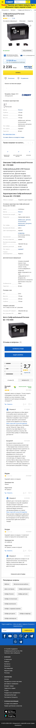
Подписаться (28, 630)
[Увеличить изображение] (30, 26)
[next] (32, 143)
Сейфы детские (23, 594)
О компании (8, 659)
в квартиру (21, 233)
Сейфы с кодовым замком (13, 608)
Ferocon (20, 110)
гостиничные (22, 221)
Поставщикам (8, 668)
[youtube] (10, 636)
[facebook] (4, 636)
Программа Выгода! (10, 695)
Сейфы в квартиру (25, 613)
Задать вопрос (18, 355)
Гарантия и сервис (9, 688)
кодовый (20, 249)
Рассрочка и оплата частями (13, 681)
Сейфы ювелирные (10, 618)
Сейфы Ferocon (9, 594)
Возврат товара (9, 686)
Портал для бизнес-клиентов (13, 706)
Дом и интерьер (9, 589)
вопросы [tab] (24, 380)
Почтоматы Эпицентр (10, 697)
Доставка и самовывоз (11, 683)
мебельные (21, 219)
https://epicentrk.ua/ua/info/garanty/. (16, 423)
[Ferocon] (8, 105)
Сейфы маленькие (10, 603)
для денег (29, 223)
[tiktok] (26, 636)
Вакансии (7, 666)
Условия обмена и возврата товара (13, 137)
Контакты (7, 664)
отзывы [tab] (9, 380)
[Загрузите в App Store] (10, 711)
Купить (18, 72)
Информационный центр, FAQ (13, 651)
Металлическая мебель (21, 584)
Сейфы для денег (10, 613)
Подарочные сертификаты (12, 692)
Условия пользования (11, 703)
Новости (6, 661)
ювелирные (21, 225)
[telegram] (31, 636)
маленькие (21, 223)
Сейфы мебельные (24, 589)
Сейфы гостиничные (11, 599)
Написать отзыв (18, 348)
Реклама (7, 673)
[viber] (20, 636)
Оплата (6, 679)
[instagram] (15, 636)
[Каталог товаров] (2, 2)
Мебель (7, 584)
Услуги (6, 690)
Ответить (9, 404)
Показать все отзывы (18, 574)
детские (28, 219)
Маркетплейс (8, 670)
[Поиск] (28, 1)
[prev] (28, 143)
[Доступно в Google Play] (10, 716)
